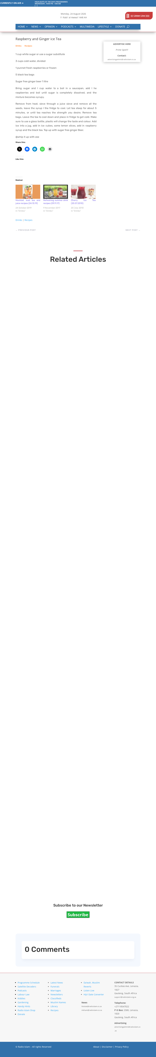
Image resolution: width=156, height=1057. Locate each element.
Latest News (57, 982)
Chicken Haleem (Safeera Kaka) (49, 461)
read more (28, 362)
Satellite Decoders (27, 986)
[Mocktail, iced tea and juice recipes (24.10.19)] (28, 192)
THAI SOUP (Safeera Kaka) (45, 356)
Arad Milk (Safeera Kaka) (43, 566)
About (96, 1046)
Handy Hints (24, 1006)
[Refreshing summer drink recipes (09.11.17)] (55, 192)
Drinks (18, 46)
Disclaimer (107, 1046)
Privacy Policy (122, 1046)
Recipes (28, 46)
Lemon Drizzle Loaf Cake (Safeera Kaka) (57, 777)
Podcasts (67, 26)
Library (54, 1006)
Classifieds (56, 998)
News (34, 26)
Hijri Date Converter (94, 994)
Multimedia (87, 26)
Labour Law (23, 994)
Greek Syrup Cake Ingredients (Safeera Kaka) (61, 672)
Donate (120, 26)
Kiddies (21, 998)
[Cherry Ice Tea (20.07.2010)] (83, 192)
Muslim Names (58, 1002)
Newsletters (57, 994)
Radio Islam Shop (26, 1010)
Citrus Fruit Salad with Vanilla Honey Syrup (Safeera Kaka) (73, 882)
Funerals (55, 986)
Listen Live (89, 990)
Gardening (23, 1002)
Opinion (50, 26)
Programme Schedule (29, 982)
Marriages (56, 990)
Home (21, 26)
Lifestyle (103, 26)
